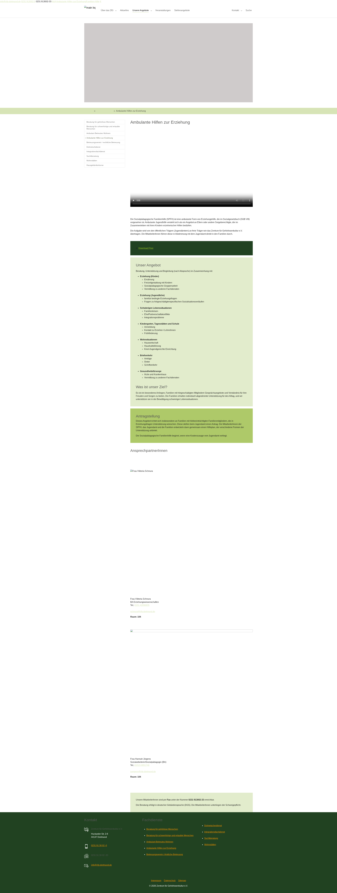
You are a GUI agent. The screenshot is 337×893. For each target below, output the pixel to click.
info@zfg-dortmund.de (10, 1)
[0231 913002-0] (86, 846)
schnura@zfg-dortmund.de (142, 611)
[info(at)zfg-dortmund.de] (86, 866)
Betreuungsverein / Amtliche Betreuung (164, 854)
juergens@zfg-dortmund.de (143, 771)
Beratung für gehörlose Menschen (162, 829)
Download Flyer (145, 248)
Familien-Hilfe (92, 1)
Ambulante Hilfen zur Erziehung (71, 1)
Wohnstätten (210, 844)
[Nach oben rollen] (331, 887)
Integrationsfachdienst (214, 832)
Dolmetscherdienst (213, 825)
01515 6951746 (141, 765)
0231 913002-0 (28, 1)
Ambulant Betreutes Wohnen (159, 842)
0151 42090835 (142, 605)
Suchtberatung (211, 838)
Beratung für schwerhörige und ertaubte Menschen (170, 835)
